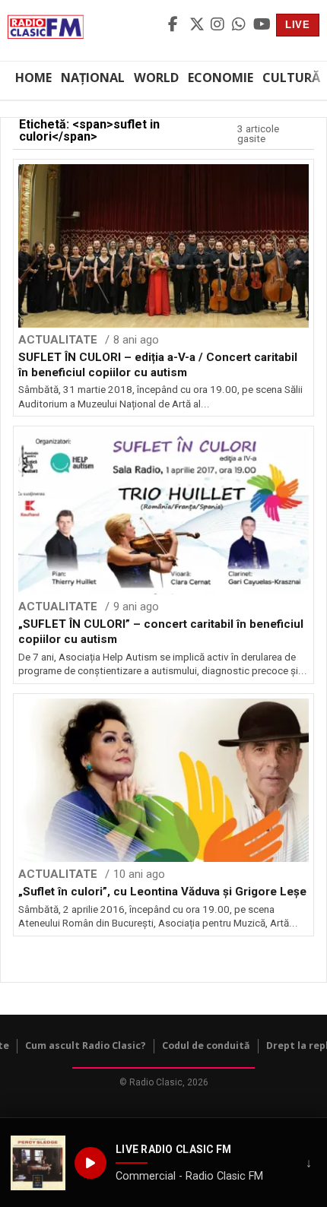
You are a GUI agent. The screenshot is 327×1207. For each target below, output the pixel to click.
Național (93, 77)
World (156, 77)
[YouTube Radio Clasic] (261, 25)
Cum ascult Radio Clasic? (85, 1045)
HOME (33, 77)
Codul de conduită (206, 1045)
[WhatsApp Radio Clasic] (240, 25)
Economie (220, 77)
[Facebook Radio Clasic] (176, 25)
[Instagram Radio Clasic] (219, 25)
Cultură (291, 77)
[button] (38, 1163)
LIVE (297, 24)
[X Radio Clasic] (197, 25)
